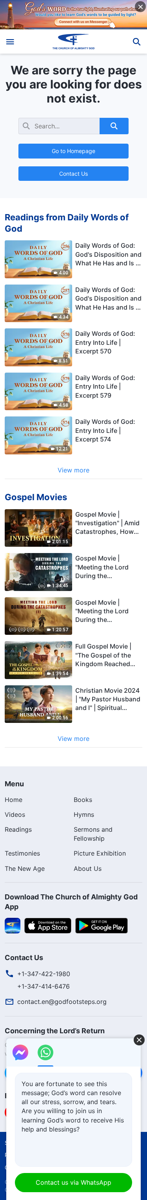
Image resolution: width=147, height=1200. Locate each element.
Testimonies (22, 853)
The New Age (25, 868)
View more (73, 470)
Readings (18, 829)
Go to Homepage (73, 151)
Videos (15, 814)
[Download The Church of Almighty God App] (12, 925)
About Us (88, 868)
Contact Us (73, 173)
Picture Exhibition (100, 853)
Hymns (84, 814)
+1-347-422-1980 (43, 974)
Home (13, 800)
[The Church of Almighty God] (73, 41)
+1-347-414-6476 (43, 986)
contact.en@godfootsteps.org (62, 1001)
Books (83, 800)
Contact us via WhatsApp (73, 1182)
